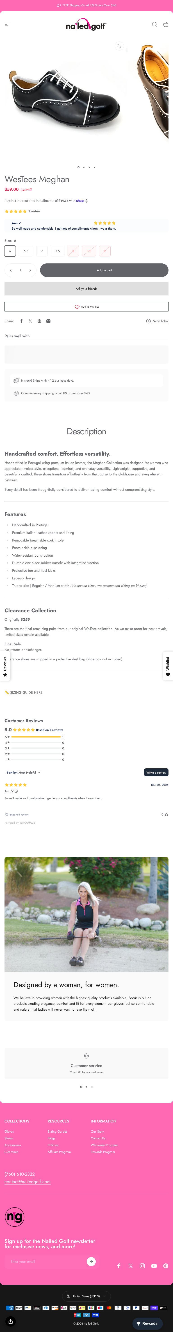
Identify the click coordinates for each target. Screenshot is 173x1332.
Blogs (51, 1138)
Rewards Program (103, 1152)
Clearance (11, 1152)
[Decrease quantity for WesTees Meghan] (10, 270)
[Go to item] (78, 167)
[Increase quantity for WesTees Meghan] (31, 270)
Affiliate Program (59, 1152)
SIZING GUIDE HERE (26, 692)
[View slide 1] (81, 1087)
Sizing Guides (57, 1131)
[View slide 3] (92, 1087)
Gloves (9, 1131)
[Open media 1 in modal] (119, 46)
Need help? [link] (160, 321)
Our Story (97, 1131)
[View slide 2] (86, 1087)
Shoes (9, 1138)
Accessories (13, 1145)
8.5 (89, 251)
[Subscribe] (91, 1261)
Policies (53, 1145)
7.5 (57, 251)
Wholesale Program (104, 1145)
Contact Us (98, 1138)
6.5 (26, 251)
